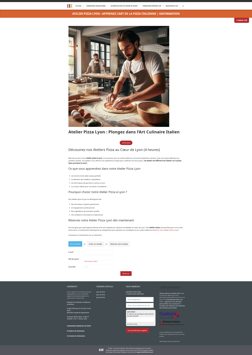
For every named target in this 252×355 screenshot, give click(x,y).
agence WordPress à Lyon (145, 352)
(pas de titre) (100, 292)
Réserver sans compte (119, 244)
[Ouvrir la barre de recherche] (183, 6)
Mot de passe (73, 259)
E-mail (71, 252)
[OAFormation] (70, 6)
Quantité (71, 267)
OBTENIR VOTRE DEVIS (133, 292)
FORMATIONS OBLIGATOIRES (96, 6)
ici (178, 341)
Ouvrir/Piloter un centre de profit (124, 6)
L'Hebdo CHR (241, 20)
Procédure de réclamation (76, 331)
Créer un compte (95, 244)
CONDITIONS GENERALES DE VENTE (79, 326)
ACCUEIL (79, 6)
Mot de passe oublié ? (91, 261)
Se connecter (75, 244)
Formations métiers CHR (151, 6)
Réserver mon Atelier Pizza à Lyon (165, 230)
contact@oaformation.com (174, 299)
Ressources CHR (172, 6)
